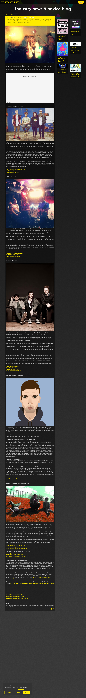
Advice (52, 2)
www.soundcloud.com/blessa (13, 256)
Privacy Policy (21, 689)
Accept (26, 692)
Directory (39, 2)
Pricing (57, 2)
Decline (18, 692)
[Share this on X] (53, 609)
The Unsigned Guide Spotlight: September (16, 556)
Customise (9, 692)
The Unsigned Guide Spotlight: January (15, 596)
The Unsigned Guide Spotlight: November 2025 (17, 598)
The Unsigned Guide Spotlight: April (14, 594)
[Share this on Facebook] (51, 609)
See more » (78, 16)
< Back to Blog (9, 14)
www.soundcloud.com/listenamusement (15, 169)
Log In (75, 2)
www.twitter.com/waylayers (12, 369)
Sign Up (81, 2)
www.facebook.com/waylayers (13, 366)
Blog (71, 2)
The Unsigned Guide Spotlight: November (16, 553)
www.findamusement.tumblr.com (13, 172)
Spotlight (46, 2)
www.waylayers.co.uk (11, 367)
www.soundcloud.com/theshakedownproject (16, 548)
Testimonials (64, 2)
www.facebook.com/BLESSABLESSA (15, 253)
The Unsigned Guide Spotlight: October (15, 554)
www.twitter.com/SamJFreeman (13, 478)
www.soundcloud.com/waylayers (13, 370)
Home (33, 2)
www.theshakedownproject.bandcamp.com (16, 547)
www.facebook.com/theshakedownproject (15, 545)
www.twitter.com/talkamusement (13, 170)
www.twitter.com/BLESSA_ (12, 254)
